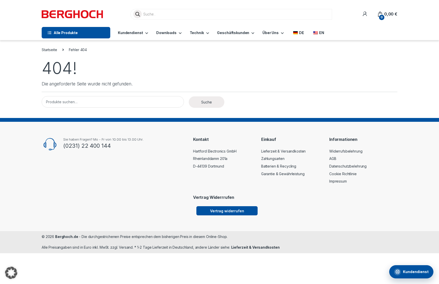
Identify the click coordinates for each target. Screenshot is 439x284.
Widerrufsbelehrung (345, 151)
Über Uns (270, 33)
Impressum (338, 181)
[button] (11, 273)
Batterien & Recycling (278, 166)
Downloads (166, 33)
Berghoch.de (66, 236)
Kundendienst (130, 33)
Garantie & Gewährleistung (283, 174)
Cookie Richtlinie (343, 174)
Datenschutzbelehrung (348, 166)
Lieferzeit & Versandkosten (283, 151)
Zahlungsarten (273, 158)
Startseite (49, 50)
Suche (206, 102)
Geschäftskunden (233, 33)
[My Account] (365, 14)
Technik (197, 33)
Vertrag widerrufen (227, 211)
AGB (332, 158)
